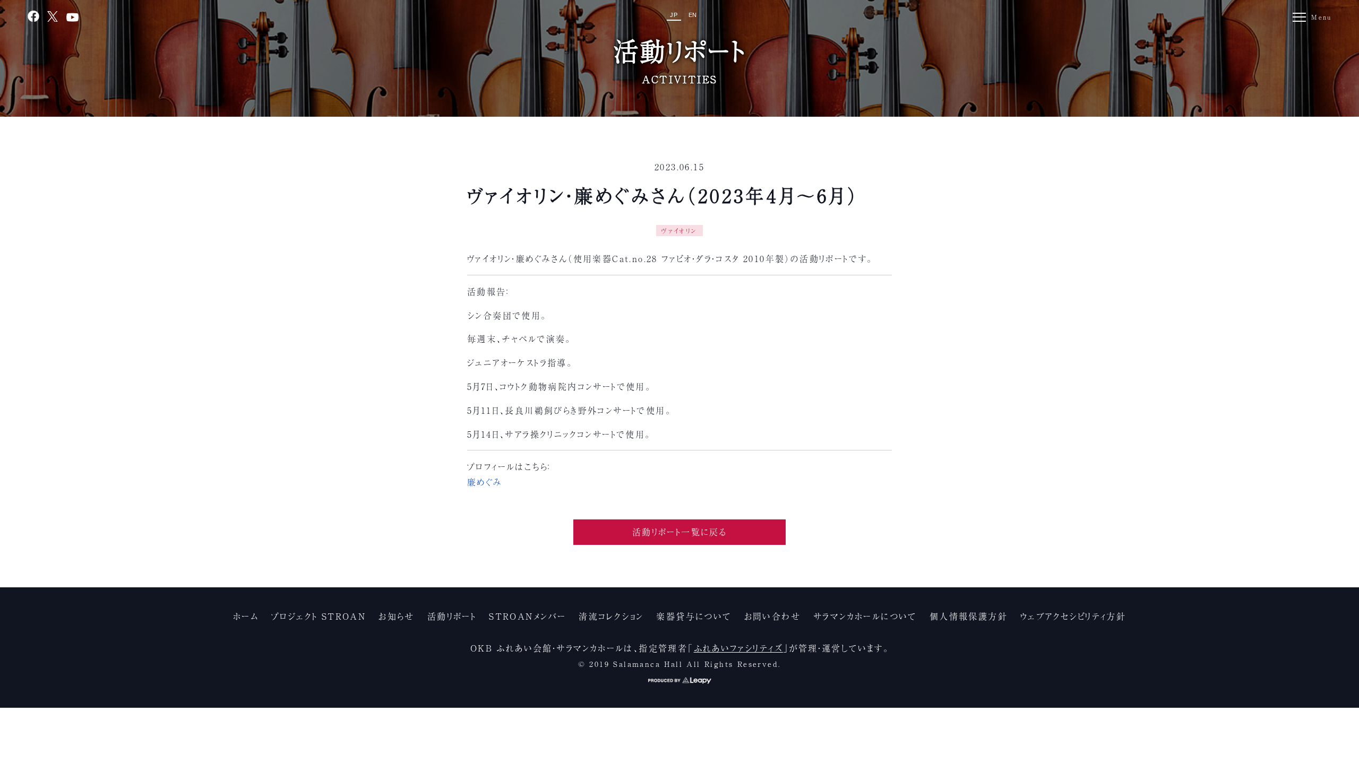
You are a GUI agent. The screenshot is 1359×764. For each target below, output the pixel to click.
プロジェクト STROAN (318, 616)
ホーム (246, 616)
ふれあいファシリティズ (738, 647)
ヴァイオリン (679, 230)
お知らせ (397, 616)
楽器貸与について (693, 616)
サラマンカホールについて (865, 616)
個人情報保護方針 (969, 616)
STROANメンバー (527, 616)
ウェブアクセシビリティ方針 (1073, 616)
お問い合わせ (772, 616)
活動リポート (451, 616)
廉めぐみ (485, 481)
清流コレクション (611, 616)
